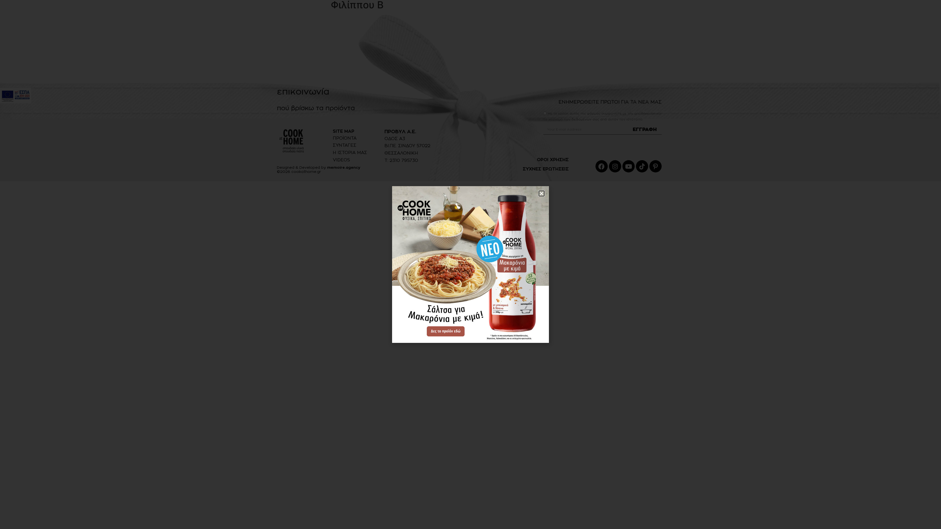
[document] (470, 264)
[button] (541, 193)
